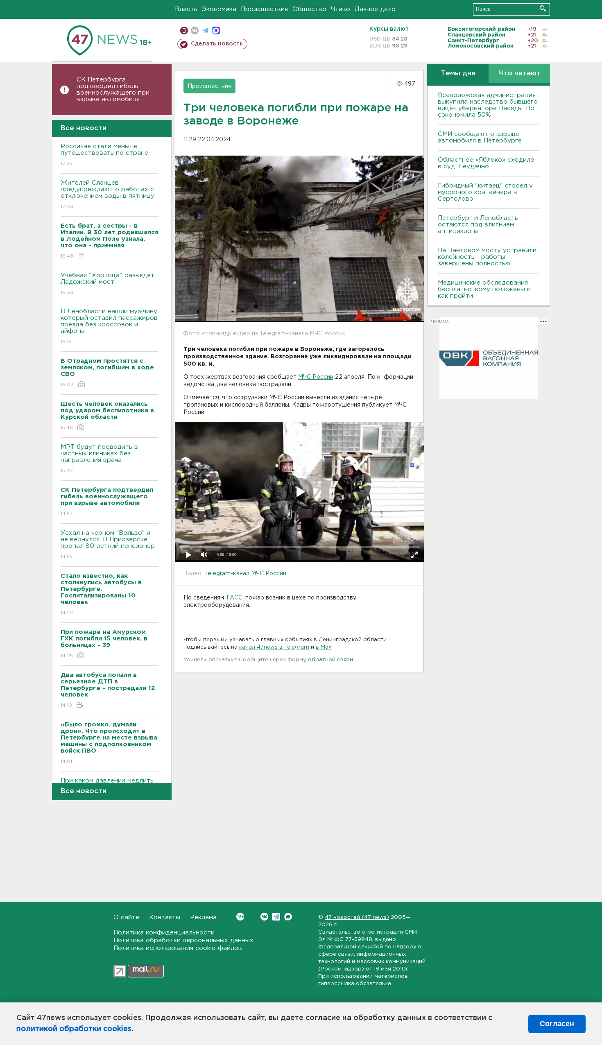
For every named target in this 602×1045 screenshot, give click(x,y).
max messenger (216, 30)
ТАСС (234, 597)
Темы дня (458, 73)
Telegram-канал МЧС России (245, 573)
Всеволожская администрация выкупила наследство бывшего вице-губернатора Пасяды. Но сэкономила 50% (488, 105)
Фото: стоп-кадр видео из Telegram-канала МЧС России (264, 333)
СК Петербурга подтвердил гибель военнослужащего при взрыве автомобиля (113, 89)
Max (288, 917)
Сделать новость (217, 43)
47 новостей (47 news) (357, 917)
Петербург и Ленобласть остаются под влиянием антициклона (478, 224)
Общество (309, 9)
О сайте (126, 917)
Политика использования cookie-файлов (177, 948)
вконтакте (195, 30)
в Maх (323, 647)
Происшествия (264, 9)
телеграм (205, 30)
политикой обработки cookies (73, 1029)
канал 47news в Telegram (274, 647)
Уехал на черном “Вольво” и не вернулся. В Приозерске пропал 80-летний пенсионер (108, 544)
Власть (186, 9)
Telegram (276, 917)
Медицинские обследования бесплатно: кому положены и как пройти (484, 289)
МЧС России (315, 377)
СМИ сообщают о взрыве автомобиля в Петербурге (480, 137)
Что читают (519, 73)
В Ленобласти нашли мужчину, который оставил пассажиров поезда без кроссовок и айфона (109, 326)
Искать (543, 8)
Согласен (557, 1024)
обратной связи (330, 660)
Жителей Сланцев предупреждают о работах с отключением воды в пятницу (108, 194)
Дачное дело (375, 9)
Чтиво (340, 9)
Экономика (219, 9)
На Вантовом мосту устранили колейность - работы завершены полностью (487, 257)
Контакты (164, 917)
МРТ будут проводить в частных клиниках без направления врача (99, 458)
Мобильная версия (184, 30)
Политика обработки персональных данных (183, 940)
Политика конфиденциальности (164, 932)
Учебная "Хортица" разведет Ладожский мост (107, 284)
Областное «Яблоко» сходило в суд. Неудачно (486, 163)
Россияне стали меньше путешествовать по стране (104, 155)
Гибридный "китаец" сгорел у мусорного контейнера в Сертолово (485, 192)
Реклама (203, 917)
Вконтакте (264, 917)
